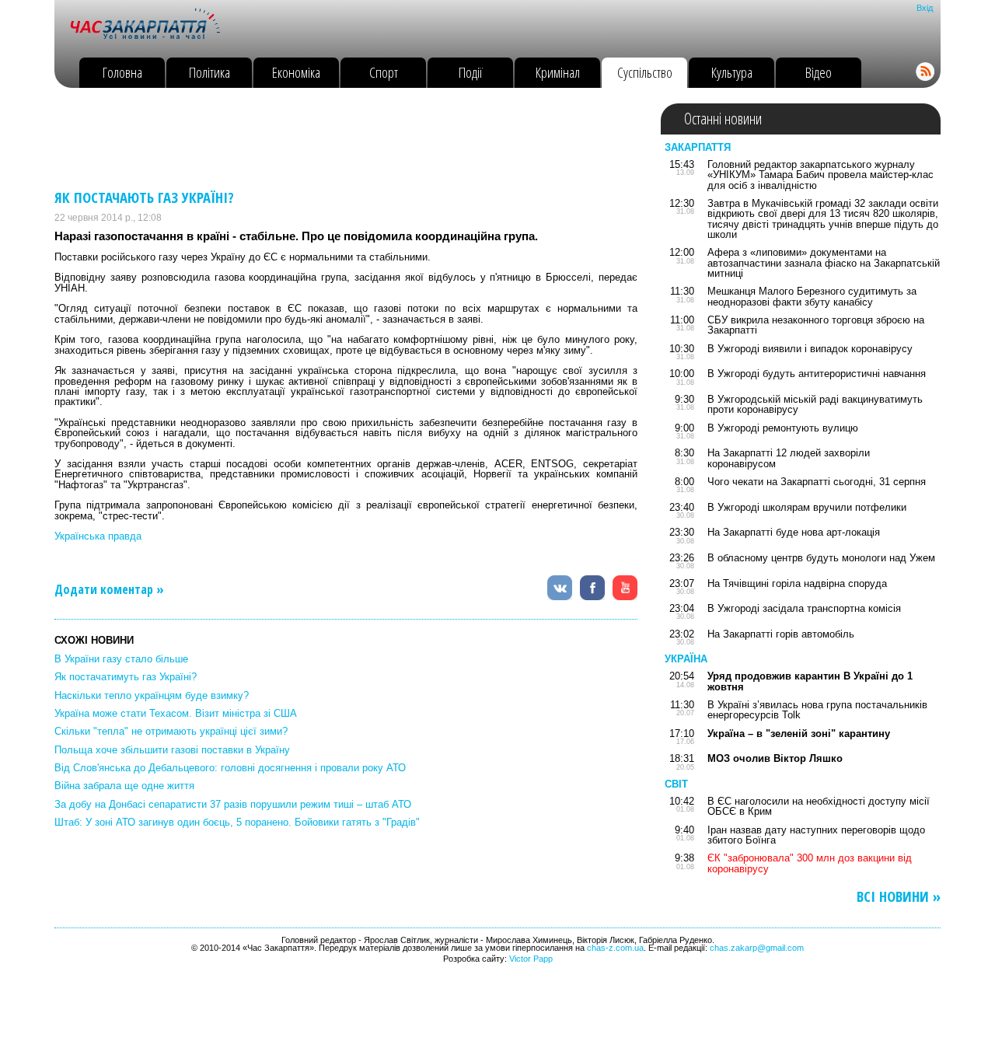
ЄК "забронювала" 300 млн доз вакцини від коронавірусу (809, 863)
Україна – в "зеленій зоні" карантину (798, 733)
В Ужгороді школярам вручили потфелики (806, 507)
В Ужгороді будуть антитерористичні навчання (816, 373)
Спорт (383, 72)
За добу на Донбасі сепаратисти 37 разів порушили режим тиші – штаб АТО (232, 804)
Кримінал (558, 72)
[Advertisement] (337, 138)
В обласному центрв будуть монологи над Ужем (821, 558)
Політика (209, 72)
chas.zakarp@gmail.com (757, 947)
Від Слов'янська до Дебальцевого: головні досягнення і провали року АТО (230, 768)
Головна (122, 72)
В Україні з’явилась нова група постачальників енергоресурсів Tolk (817, 710)
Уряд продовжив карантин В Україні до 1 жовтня (810, 681)
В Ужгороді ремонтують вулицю (782, 428)
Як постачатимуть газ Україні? (125, 677)
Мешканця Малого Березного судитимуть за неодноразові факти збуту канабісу (811, 296)
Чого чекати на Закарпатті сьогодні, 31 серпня (816, 481)
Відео (818, 72)
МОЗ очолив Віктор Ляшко (775, 758)
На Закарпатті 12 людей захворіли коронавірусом (788, 458)
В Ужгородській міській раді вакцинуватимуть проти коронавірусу (815, 404)
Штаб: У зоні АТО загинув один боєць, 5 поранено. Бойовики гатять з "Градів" (237, 822)
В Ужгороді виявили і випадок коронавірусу (810, 349)
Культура (731, 72)
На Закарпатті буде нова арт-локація (793, 532)
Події (471, 72)
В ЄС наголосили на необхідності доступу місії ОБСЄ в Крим (818, 806)
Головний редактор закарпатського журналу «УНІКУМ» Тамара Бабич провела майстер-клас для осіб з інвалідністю (820, 175)
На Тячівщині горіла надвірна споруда (797, 583)
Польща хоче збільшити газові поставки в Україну (172, 750)
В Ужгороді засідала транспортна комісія (804, 608)
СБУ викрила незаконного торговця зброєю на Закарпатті (815, 325)
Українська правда (97, 536)
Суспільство (644, 72)
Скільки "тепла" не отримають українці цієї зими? (171, 731)
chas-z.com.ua (615, 947)
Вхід (924, 7)
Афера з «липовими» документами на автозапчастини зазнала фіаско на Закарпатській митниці (823, 262)
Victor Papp (531, 958)
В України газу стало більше (121, 659)
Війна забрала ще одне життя (124, 786)
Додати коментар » (109, 589)
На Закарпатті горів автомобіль (780, 634)
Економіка (296, 72)
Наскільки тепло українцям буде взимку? (151, 695)
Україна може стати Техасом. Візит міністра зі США (175, 713)
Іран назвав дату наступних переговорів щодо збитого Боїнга (816, 835)
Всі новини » (899, 896)
